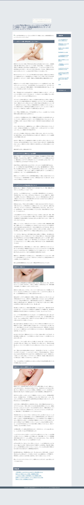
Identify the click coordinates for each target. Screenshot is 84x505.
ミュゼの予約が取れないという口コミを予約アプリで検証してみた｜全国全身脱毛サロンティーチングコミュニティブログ (31, 27)
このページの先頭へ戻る (67, 486)
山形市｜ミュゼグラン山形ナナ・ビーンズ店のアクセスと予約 (29, 477)
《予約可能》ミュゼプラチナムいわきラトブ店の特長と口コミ (29, 472)
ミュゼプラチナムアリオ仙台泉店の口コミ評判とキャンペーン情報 (63, 73)
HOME (59, 84)
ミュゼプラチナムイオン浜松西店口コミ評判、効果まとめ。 (63, 79)
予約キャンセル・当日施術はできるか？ (24, 479)
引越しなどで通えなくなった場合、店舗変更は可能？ (27, 474)
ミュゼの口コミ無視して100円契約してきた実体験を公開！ (28, 475)
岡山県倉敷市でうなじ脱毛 (63, 52)
